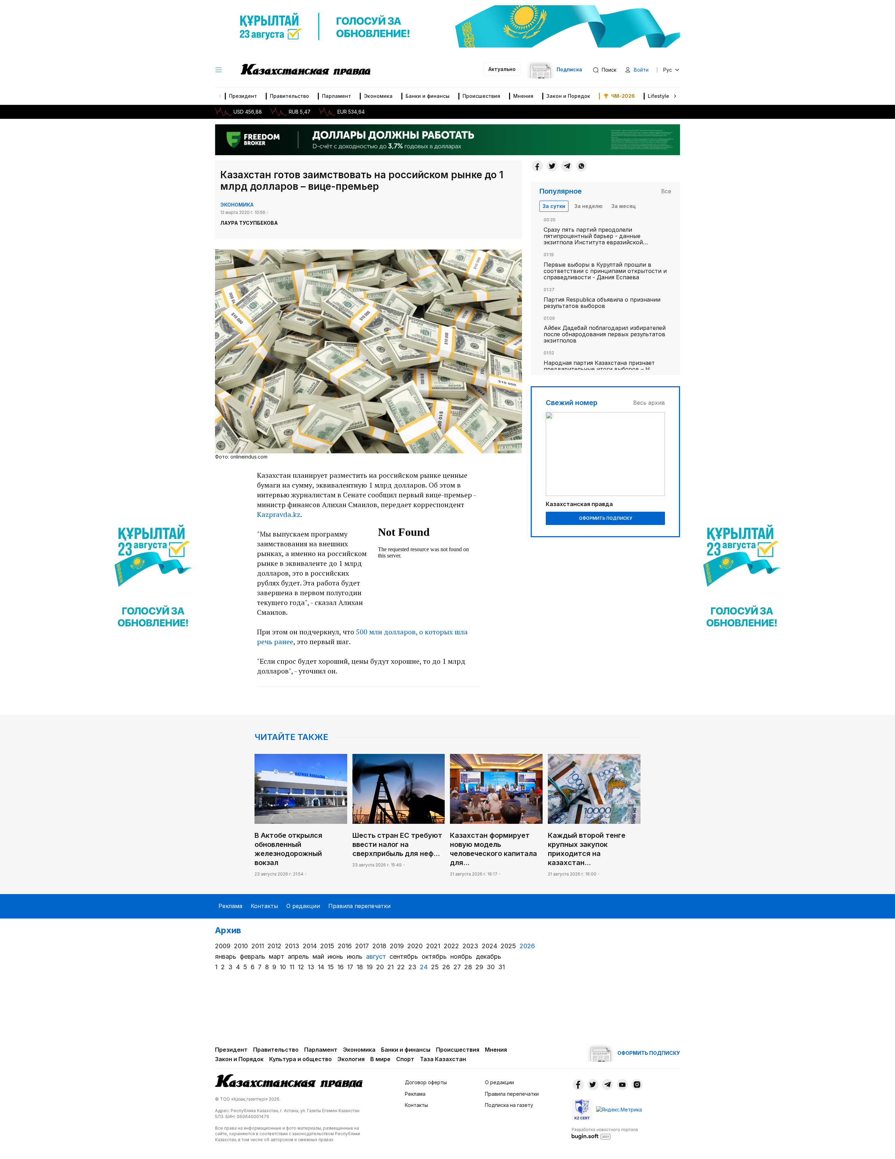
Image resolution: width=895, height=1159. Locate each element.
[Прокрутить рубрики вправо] (675, 96)
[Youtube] (622, 1084)
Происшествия (481, 96)
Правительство (289, 96)
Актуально (502, 69)
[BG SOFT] (605, 1133)
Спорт (405, 1059)
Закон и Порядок (568, 96)
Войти (641, 70)
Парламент (336, 96)
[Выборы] (153, 579)
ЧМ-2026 (623, 96)
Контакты (264, 905)
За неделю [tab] (588, 206)
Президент (243, 96)
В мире (380, 1059)
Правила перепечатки (359, 905)
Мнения (523, 96)
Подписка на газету (509, 1105)
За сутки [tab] (554, 206)
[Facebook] (537, 166)
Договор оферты (426, 1082)
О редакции (303, 905)
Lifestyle (658, 96)
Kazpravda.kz (278, 514)
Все (666, 191)
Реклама (230, 905)
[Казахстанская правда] (305, 70)
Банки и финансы (428, 96)
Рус (667, 70)
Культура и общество (300, 1059)
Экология (351, 1059)
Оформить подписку (605, 518)
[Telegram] (566, 166)
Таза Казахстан (443, 1059)
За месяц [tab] (623, 206)
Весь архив (649, 402)
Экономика (378, 96)
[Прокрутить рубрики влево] (220, 96)
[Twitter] (552, 166)
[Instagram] (637, 1084)
